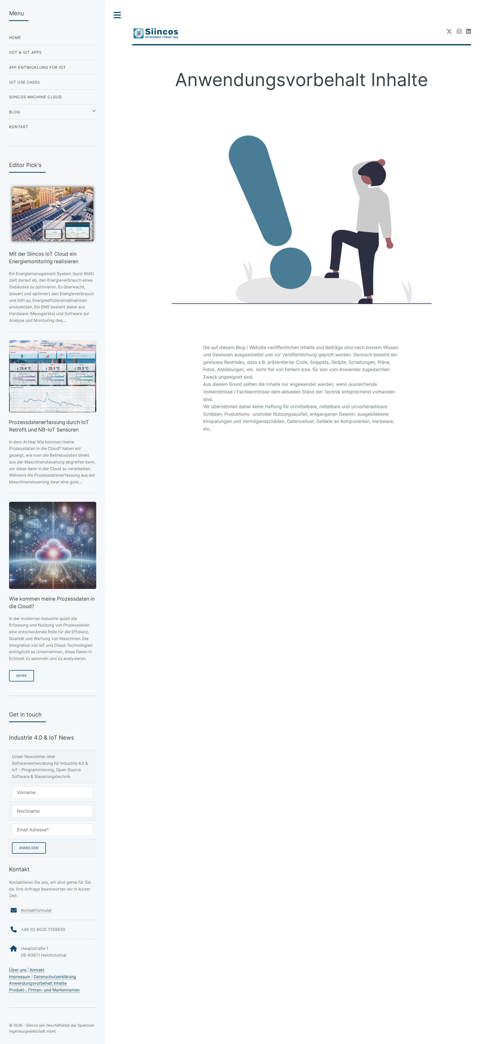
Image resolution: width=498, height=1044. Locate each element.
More (21, 676)
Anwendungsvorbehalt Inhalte (38, 983)
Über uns (17, 970)
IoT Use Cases (24, 82)
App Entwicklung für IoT (37, 67)
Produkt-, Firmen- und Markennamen (44, 989)
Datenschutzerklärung (55, 976)
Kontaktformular (36, 910)
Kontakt (18, 126)
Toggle (117, 15)
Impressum (19, 976)
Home (15, 37)
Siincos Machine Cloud (35, 97)
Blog (14, 112)
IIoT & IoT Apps (25, 52)
